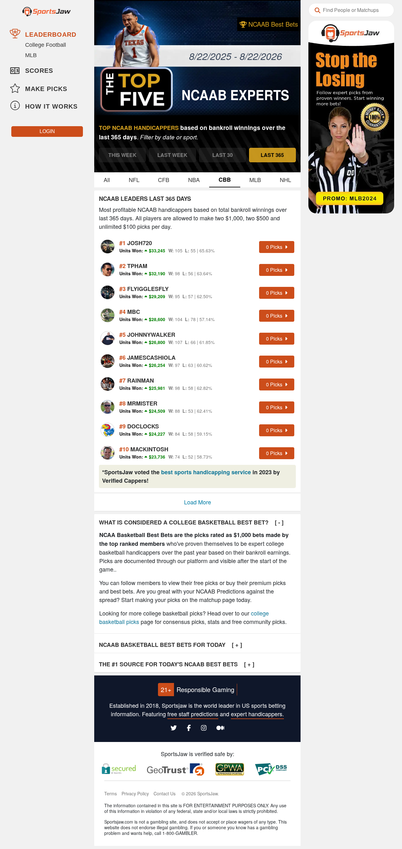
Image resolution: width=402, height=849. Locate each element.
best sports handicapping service (206, 472)
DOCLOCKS (139, 426)
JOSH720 (135, 243)
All (107, 179)
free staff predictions (192, 714)
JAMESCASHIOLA (147, 357)
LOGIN (47, 131)
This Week (122, 155)
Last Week (172, 155)
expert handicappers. (257, 714)
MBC (129, 312)
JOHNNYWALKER (147, 334)
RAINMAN (136, 380)
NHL (285, 179)
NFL (134, 179)
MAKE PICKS (46, 88)
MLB (31, 55)
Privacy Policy (135, 793)
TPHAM (133, 266)
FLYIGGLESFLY (144, 289)
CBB (225, 179)
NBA (194, 179)
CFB (163, 179)
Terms (110, 793)
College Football (45, 45)
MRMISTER (138, 403)
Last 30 (222, 155)
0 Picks (275, 246)
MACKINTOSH (143, 449)
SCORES (39, 70)
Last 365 (272, 155)
